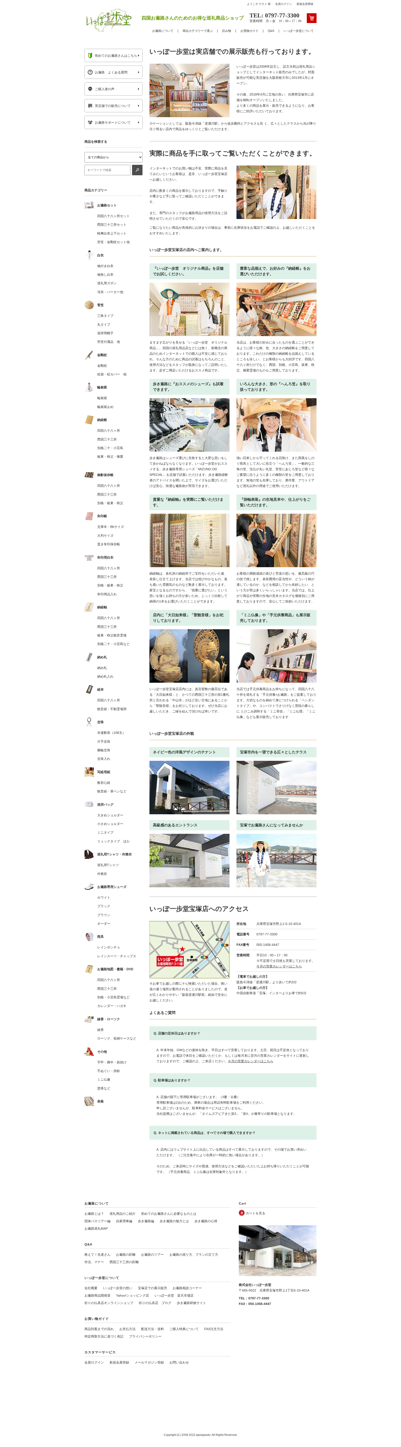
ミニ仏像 (103, 1079)
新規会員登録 (305, 4)
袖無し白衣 (105, 274)
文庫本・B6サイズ (110, 527)
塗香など (103, 1088)
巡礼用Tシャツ (108, 865)
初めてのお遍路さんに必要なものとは (168, 1213)
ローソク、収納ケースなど (116, 1038)
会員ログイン (283, 4)
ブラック (103, 906)
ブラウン (103, 915)
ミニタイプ (105, 832)
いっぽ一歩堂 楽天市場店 (174, 1295)
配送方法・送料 (152, 1329)
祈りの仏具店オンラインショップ (108, 1303)
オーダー (103, 923)
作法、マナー (94, 1262)
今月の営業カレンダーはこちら (279, 966)
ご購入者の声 (104, 89)
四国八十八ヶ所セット (113, 216)
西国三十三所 (107, 439)
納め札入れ (105, 676)
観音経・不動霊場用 (111, 709)
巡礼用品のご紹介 (123, 1213)
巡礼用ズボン (107, 283)
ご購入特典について (184, 1329)
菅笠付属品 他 (108, 342)
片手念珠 (103, 741)
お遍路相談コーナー (187, 1288)
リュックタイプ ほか (113, 841)
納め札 (102, 668)
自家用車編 (124, 1221)
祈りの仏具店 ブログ (155, 1303)
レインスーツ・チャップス (116, 956)
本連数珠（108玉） (111, 733)
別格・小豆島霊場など (113, 997)
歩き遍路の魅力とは (174, 1221)
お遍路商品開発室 (97, 1295)
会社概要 (90, 1288)
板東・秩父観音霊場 (111, 635)
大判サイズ (105, 535)
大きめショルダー (110, 815)
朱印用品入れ (107, 594)
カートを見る (255, 1213)
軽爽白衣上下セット (111, 233)
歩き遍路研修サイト (191, 1303)
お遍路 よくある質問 (111, 72)
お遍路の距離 (126, 1254)
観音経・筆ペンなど (111, 791)
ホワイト (103, 897)
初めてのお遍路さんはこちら (116, 55)
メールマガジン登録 (149, 1362)
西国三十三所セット (111, 224)
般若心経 (103, 783)
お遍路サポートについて (113, 122)
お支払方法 (127, 1329)
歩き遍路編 (146, 1221)
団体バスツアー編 (97, 1221)
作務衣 (102, 874)
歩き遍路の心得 (205, 1221)
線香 (100, 1030)
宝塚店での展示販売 (152, 1288)
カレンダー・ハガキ (111, 1006)
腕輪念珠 (103, 750)
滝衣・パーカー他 (110, 292)
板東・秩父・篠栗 (110, 456)
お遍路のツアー (152, 1254)
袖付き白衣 (105, 266)
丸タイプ (103, 324)
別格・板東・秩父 (110, 503)
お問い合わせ (179, 1362)
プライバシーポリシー (145, 1336)
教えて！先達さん (97, 1254)
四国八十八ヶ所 (108, 430)
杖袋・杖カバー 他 (111, 374)
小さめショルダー (110, 824)
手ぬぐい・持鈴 (108, 1071)
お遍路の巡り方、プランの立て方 (193, 1254)
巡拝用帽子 (105, 333)
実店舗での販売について (113, 106)
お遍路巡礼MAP (96, 1228)
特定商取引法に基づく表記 (103, 1336)
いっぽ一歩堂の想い (117, 1288)
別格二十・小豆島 (110, 448)
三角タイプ (105, 316)
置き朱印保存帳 (108, 544)
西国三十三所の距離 (124, 1262)
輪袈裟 (102, 398)
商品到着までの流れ (99, 1329)
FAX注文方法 (213, 1329)
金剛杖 (102, 366)
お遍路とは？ (94, 1213)
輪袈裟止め (105, 407)
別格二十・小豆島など (113, 644)
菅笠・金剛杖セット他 (113, 242)
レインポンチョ (108, 947)
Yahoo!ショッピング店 (132, 1295)
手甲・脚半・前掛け (111, 1062)
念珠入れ (103, 759)
